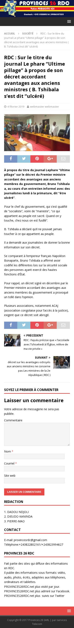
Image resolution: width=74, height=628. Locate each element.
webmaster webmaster (44, 106)
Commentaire (13, 420)
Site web (9, 476)
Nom (8, 451)
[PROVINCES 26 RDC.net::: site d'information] (37, 15)
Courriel (9, 463)
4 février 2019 (15, 106)
